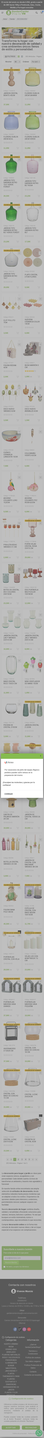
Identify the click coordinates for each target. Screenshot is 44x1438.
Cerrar (9, 794)
